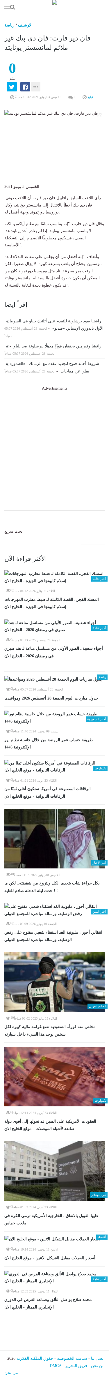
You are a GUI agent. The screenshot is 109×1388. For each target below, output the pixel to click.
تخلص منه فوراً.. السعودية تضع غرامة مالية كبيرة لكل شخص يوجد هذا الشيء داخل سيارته (49, 1030)
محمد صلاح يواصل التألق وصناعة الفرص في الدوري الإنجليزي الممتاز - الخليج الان (48, 1303)
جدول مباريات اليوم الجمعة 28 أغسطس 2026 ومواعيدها (51, 698)
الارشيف (25, 25)
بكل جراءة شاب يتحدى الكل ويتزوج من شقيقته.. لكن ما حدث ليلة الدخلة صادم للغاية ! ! (52, 887)
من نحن (98, 1366)
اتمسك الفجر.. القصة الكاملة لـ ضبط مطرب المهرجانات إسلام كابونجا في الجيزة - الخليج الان (51, 603)
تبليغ (90, 97)
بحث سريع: (14, 531)
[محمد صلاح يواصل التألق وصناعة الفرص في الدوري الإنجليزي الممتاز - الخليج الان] (54, 1278)
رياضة (9, 25)
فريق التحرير (76, 1366)
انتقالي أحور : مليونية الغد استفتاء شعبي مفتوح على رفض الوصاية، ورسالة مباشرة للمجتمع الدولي (53, 936)
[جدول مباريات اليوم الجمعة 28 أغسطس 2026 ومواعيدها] (54, 679)
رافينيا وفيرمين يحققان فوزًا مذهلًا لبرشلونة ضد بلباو (54, 346)
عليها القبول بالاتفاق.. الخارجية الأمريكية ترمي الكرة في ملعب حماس (51, 1219)
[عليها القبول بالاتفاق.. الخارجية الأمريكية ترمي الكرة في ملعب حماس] (54, 1171)
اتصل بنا (98, 1358)
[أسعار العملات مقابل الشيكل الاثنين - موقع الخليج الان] (54, 1239)
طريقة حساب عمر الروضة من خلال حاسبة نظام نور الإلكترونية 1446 (48, 744)
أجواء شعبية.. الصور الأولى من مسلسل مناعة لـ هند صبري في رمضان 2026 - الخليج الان (53, 652)
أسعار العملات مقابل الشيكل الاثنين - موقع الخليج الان (49, 1258)
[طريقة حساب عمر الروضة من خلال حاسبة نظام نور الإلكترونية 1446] (54, 718)
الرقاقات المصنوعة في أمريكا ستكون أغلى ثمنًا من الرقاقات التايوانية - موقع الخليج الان (47, 793)
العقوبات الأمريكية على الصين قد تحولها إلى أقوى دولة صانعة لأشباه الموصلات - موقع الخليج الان (50, 1125)
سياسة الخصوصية (72, 1358)
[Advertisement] (54, 446)
